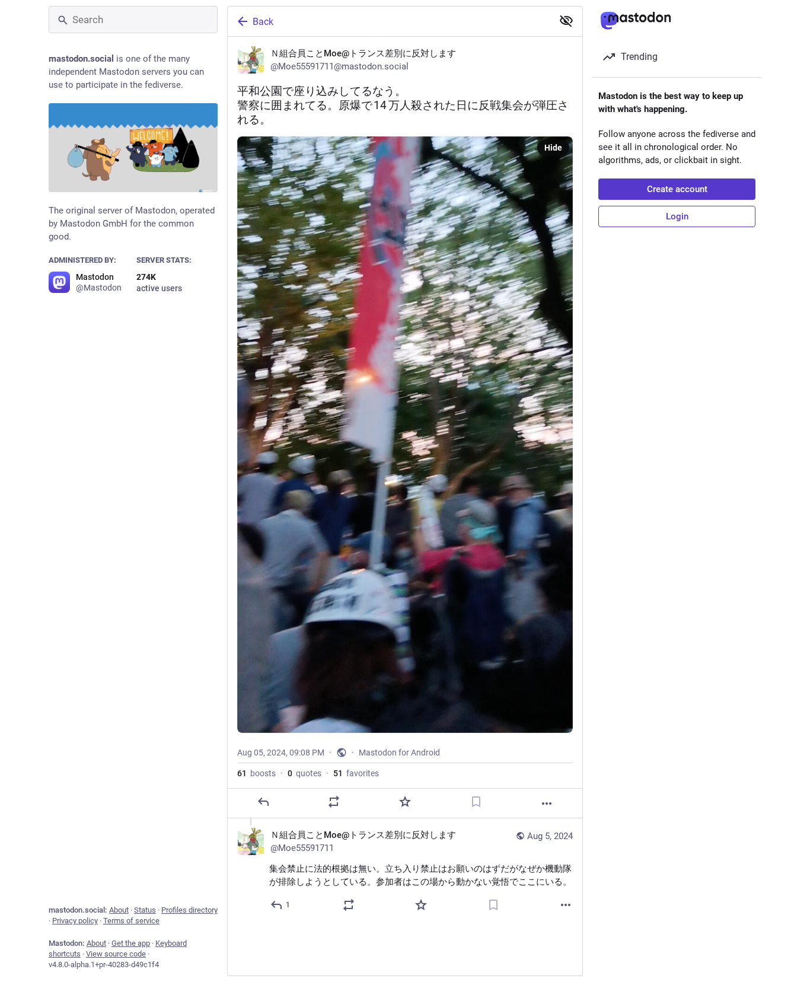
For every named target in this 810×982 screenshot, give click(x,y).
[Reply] (263, 802)
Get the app (130, 943)
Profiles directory (189, 910)
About (119, 910)
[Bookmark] (476, 802)
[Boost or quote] (334, 802)
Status (145, 910)
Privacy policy (75, 920)
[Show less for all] (566, 21)
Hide (553, 147)
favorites (356, 773)
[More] (547, 803)
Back (263, 21)
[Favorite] (405, 802)
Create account (677, 189)
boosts (256, 773)
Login (677, 216)
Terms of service (131, 920)
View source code (116, 953)
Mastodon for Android (399, 752)
